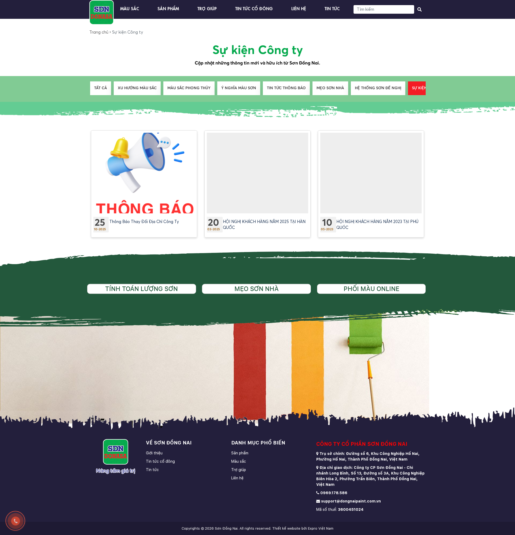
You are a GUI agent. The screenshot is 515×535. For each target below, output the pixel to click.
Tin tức (332, 8)
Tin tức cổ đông (254, 8)
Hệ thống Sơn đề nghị (378, 88)
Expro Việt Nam (320, 528)
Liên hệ (298, 8)
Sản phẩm (168, 8)
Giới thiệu (154, 453)
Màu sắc (129, 8)
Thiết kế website (286, 528)
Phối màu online (371, 289)
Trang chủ (98, 32)
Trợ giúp (207, 8)
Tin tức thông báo (286, 88)
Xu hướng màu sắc (137, 88)
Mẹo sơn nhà (330, 88)
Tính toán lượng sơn (141, 289)
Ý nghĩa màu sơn (238, 88)
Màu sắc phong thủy (189, 88)
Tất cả (100, 88)
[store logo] (101, 12)
